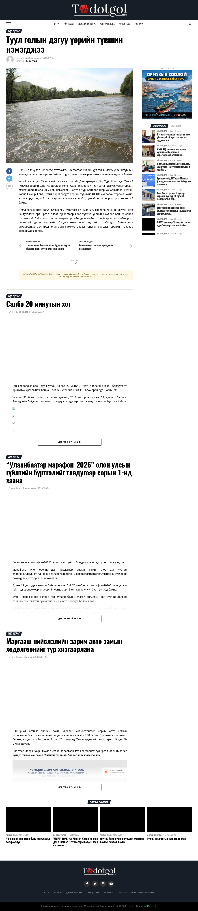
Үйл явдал (69, 23)
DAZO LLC (151, 906)
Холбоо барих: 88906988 (142, 892)
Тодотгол (31, 61)
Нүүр (56, 23)
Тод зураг (139, 23)
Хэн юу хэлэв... (107, 23)
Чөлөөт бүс (124, 23)
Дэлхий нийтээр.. (87, 23)
